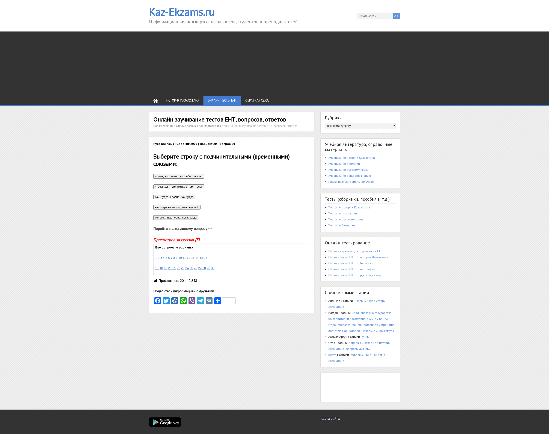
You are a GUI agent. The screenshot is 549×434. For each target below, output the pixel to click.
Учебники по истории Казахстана (351, 157)
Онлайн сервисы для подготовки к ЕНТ (355, 251)
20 (170, 268)
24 (187, 268)
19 (165, 268)
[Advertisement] (274, 64)
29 (208, 268)
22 (178, 268)
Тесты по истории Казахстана (349, 207)
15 (201, 257)
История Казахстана (182, 100)
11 (184, 257)
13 (193, 257)
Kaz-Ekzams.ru (182, 12)
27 (200, 268)
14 (197, 257)
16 (205, 257)
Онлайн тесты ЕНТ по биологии (350, 263)
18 (161, 268)
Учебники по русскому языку (348, 169)
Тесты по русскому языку (345, 219)
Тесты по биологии (341, 225)
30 (212, 268)
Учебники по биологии (344, 163)
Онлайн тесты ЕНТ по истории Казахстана (358, 257)
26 (195, 268)
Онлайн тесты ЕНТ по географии (351, 269)
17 (157, 268)
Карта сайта (330, 418)
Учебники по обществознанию (349, 175)
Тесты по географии (342, 213)
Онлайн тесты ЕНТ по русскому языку (355, 275)
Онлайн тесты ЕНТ (222, 100)
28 (204, 268)
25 (191, 268)
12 (188, 257)
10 (180, 257)
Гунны (365, 336)
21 (174, 268)
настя (332, 354)
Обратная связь (257, 100)
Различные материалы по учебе (351, 181)
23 (182, 268)
